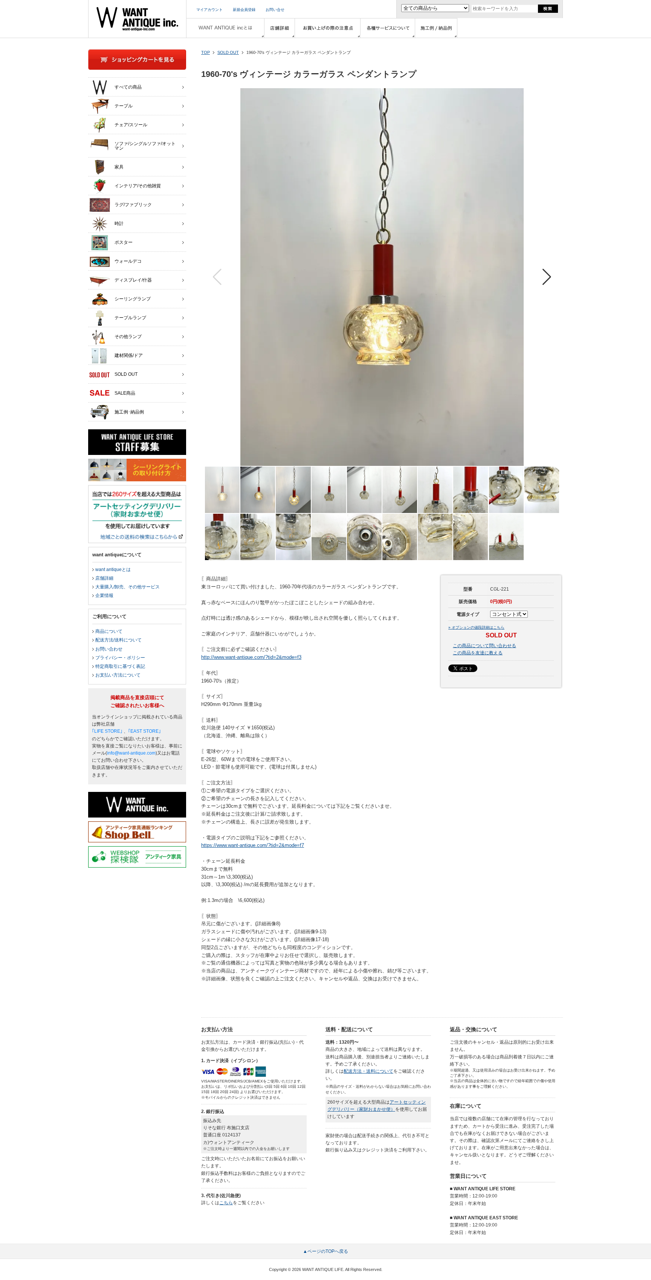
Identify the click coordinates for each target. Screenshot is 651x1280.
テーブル (124, 106)
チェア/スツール (131, 124)
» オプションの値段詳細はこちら (476, 627)
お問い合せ (275, 10)
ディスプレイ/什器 (133, 280)
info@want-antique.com (131, 753)
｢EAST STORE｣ (144, 731)
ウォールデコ (128, 261)
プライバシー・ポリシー (120, 657)
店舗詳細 (104, 578)
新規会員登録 (244, 10)
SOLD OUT (228, 52)
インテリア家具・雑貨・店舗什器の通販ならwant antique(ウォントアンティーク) (137, 19)
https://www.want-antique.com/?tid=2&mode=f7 (252, 845)
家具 (119, 167)
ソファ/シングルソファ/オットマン (145, 146)
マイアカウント (209, 10)
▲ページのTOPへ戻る (325, 1251)
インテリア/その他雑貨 (138, 185)
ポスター (124, 242)
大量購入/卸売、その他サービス (127, 586)
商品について (108, 631)
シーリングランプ (133, 299)
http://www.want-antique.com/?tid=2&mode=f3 (251, 657)
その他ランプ (128, 336)
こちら (226, 1202)
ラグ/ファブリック (133, 204)
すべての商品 (128, 87)
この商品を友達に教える (478, 652)
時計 (119, 223)
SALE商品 (125, 393)
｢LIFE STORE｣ (107, 731)
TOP (205, 52)
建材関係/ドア (129, 355)
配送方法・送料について (368, 1071)
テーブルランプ (130, 317)
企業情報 (104, 595)
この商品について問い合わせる (484, 645)
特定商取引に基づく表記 (120, 666)
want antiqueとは (113, 569)
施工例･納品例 (129, 412)
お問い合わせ (108, 649)
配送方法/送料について (118, 640)
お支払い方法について (118, 675)
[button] (547, 277)
